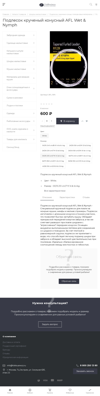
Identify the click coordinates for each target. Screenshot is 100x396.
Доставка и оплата (11, 342)
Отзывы (86, 197)
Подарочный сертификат (14, 346)
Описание (47, 197)
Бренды (6, 350)
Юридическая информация (15, 357)
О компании (9, 336)
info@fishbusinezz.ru (16, 365)
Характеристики (67, 197)
